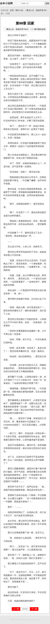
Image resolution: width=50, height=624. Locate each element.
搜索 (47, 3)
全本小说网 (6, 3)
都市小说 (19, 10)
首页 (12, 10)
